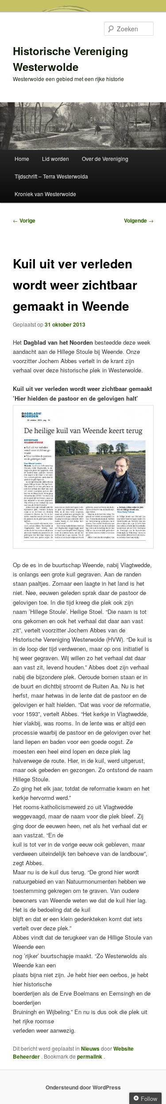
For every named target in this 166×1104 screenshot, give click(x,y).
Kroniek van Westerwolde (45, 193)
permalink (90, 1056)
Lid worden (55, 158)
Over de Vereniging (105, 158)
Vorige (24, 220)
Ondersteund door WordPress (83, 1087)
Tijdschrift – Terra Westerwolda (51, 176)
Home (22, 158)
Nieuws (90, 1048)
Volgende (139, 220)
